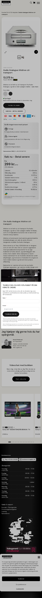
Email (4, 305)
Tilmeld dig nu (11, 314)
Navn (4, 298)
